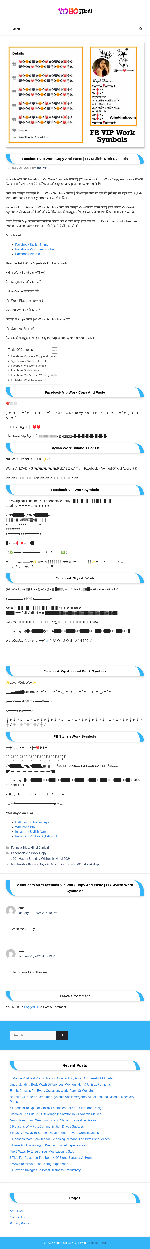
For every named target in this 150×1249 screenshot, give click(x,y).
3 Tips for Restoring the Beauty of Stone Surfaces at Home (51, 1157)
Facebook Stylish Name (31, 244)
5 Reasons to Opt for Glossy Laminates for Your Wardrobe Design (56, 1108)
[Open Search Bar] (140, 29)
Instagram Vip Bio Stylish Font (36, 836)
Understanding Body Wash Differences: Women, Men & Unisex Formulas (60, 1084)
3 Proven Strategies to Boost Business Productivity (45, 1170)
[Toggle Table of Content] (52, 350)
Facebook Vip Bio (27, 254)
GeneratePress (96, 1242)
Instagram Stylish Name (31, 831)
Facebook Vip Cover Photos (34, 249)
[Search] (62, 1035)
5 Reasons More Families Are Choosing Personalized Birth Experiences (60, 1139)
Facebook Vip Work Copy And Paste (33, 356)
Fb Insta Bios (20, 847)
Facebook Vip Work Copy (28, 853)
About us (16, 1211)
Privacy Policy (19, 1223)
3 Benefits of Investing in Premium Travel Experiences (47, 1145)
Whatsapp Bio (25, 827)
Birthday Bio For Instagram (33, 822)
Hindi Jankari (40, 847)
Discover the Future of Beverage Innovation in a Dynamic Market (55, 1114)
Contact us (17, 1217)
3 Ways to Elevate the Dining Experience (39, 1164)
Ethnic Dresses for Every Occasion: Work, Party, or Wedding (52, 1090)
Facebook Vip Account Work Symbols (34, 375)
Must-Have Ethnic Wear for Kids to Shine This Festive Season (53, 1120)
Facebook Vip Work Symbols (28, 365)
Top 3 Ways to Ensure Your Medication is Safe (42, 1151)
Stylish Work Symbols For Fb (29, 361)
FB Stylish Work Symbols (26, 379)
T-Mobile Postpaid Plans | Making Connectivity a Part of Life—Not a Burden (62, 1078)
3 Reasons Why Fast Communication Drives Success (47, 1126)
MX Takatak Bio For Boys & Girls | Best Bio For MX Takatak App (55, 864)
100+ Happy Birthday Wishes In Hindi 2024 (41, 858)
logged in (31, 1007)
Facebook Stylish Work (25, 370)
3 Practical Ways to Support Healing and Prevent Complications (54, 1132)
